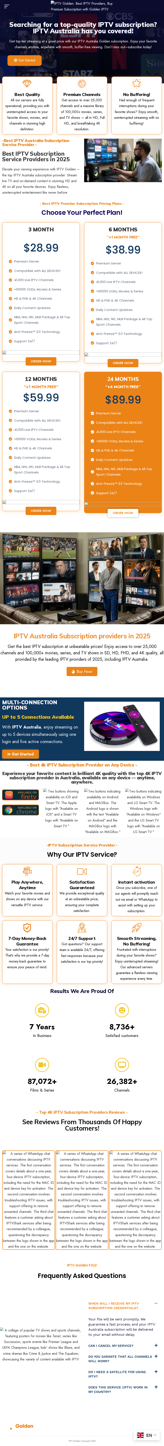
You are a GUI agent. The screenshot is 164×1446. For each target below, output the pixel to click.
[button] (123, 1306)
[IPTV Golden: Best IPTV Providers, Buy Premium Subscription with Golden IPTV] (82, 6)
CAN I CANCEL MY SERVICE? (110, 1346)
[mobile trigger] (8, 6)
